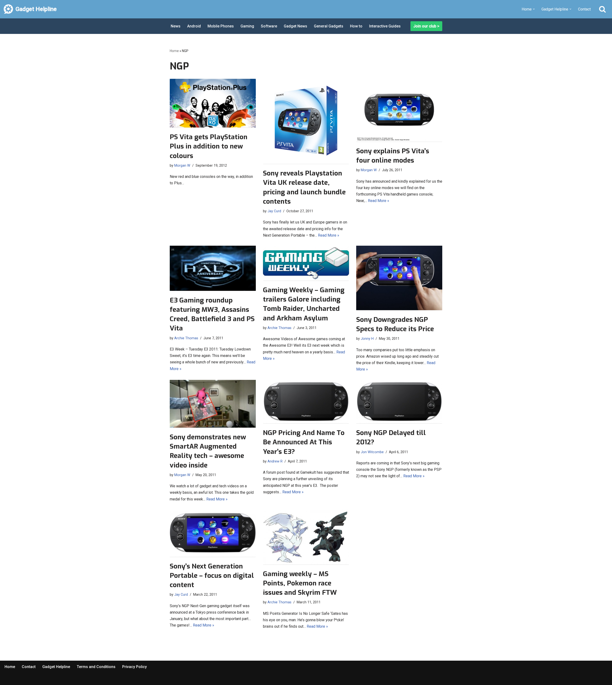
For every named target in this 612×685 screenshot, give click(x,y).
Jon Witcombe (372, 452)
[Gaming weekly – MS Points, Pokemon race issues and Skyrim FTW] (306, 537)
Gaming (247, 26)
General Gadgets (328, 26)
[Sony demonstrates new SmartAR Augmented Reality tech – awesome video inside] (213, 404)
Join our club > (426, 26)
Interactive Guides (385, 26)
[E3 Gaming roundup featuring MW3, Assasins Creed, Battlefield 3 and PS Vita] (213, 268)
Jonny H (367, 339)
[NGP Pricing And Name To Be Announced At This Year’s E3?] (306, 402)
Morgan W (182, 166)
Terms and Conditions (96, 666)
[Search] (602, 9)
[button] (534, 9)
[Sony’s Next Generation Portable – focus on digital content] (213, 533)
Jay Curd (274, 211)
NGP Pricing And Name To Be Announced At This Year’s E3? (303, 442)
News (175, 26)
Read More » (328, 235)
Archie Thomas (186, 338)
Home (174, 51)
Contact (584, 9)
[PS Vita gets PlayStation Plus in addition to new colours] (213, 103)
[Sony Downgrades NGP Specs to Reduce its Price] (399, 278)
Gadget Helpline (56, 666)
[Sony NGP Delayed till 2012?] (399, 402)
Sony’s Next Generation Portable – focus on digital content (212, 575)
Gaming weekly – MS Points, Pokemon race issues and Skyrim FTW (300, 583)
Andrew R (275, 461)
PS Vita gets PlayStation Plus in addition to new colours (208, 146)
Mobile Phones (221, 26)
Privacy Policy (134, 666)
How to (356, 26)
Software (269, 26)
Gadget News (295, 26)
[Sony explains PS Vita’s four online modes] (399, 110)
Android (194, 26)
